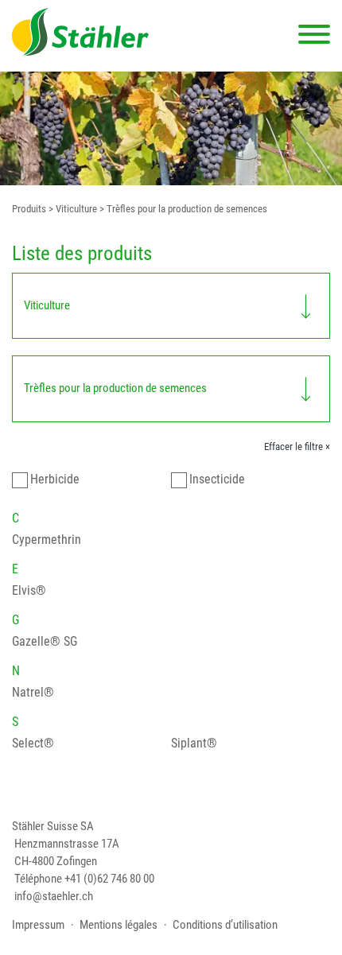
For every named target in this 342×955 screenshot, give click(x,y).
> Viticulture (71, 209)
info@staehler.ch (53, 896)
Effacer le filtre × (297, 446)
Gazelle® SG (44, 641)
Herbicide (55, 479)
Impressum (38, 925)
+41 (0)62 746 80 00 (109, 879)
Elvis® (29, 590)
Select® (33, 743)
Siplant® (194, 743)
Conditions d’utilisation (225, 925)
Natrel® (33, 692)
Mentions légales (118, 925)
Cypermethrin (46, 539)
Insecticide (217, 479)
